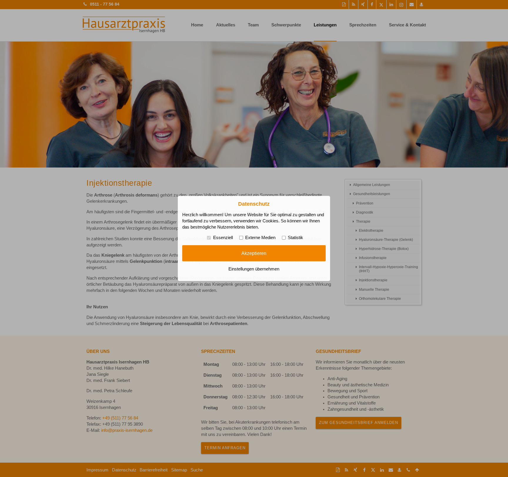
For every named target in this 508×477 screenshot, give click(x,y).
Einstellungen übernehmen (253, 269)
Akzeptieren (253, 253)
